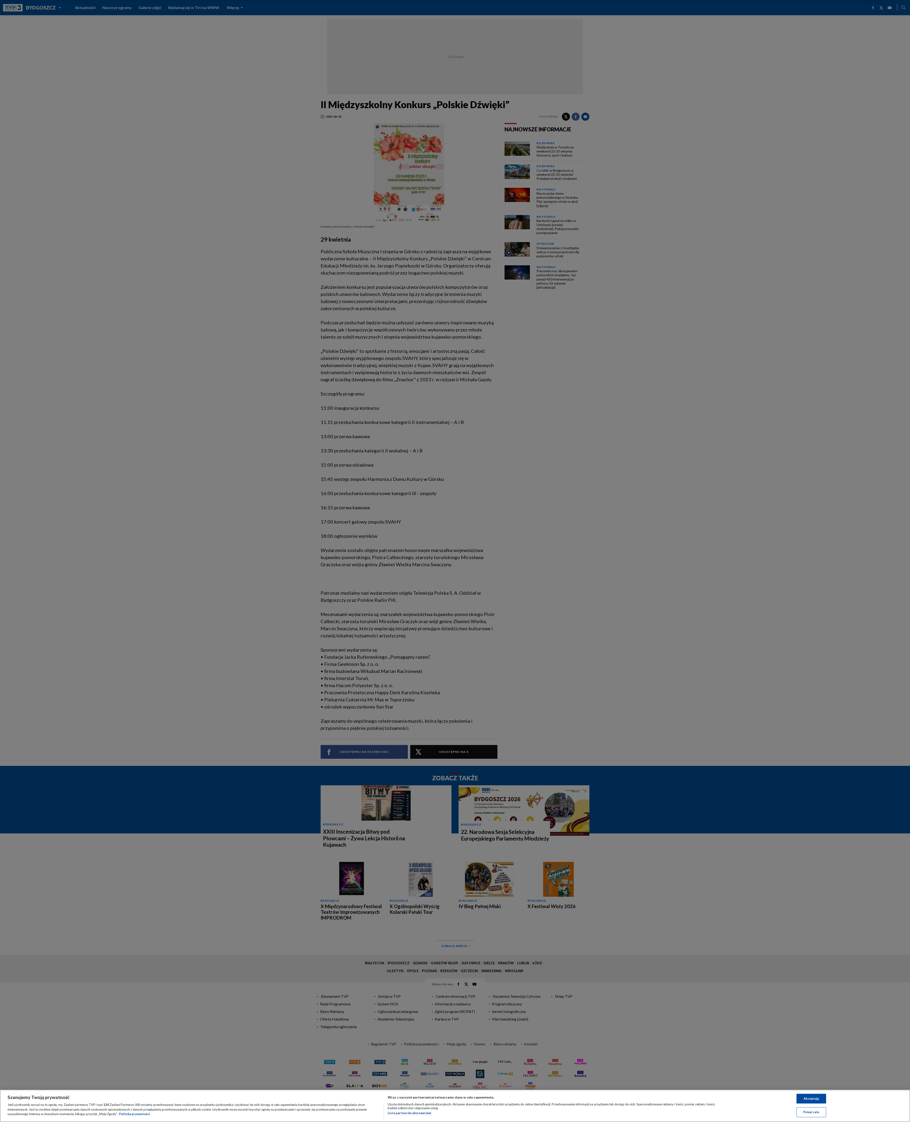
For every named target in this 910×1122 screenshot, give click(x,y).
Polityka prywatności (134, 1114)
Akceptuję (811, 1098)
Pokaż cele (811, 1112)
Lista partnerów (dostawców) (409, 1113)
